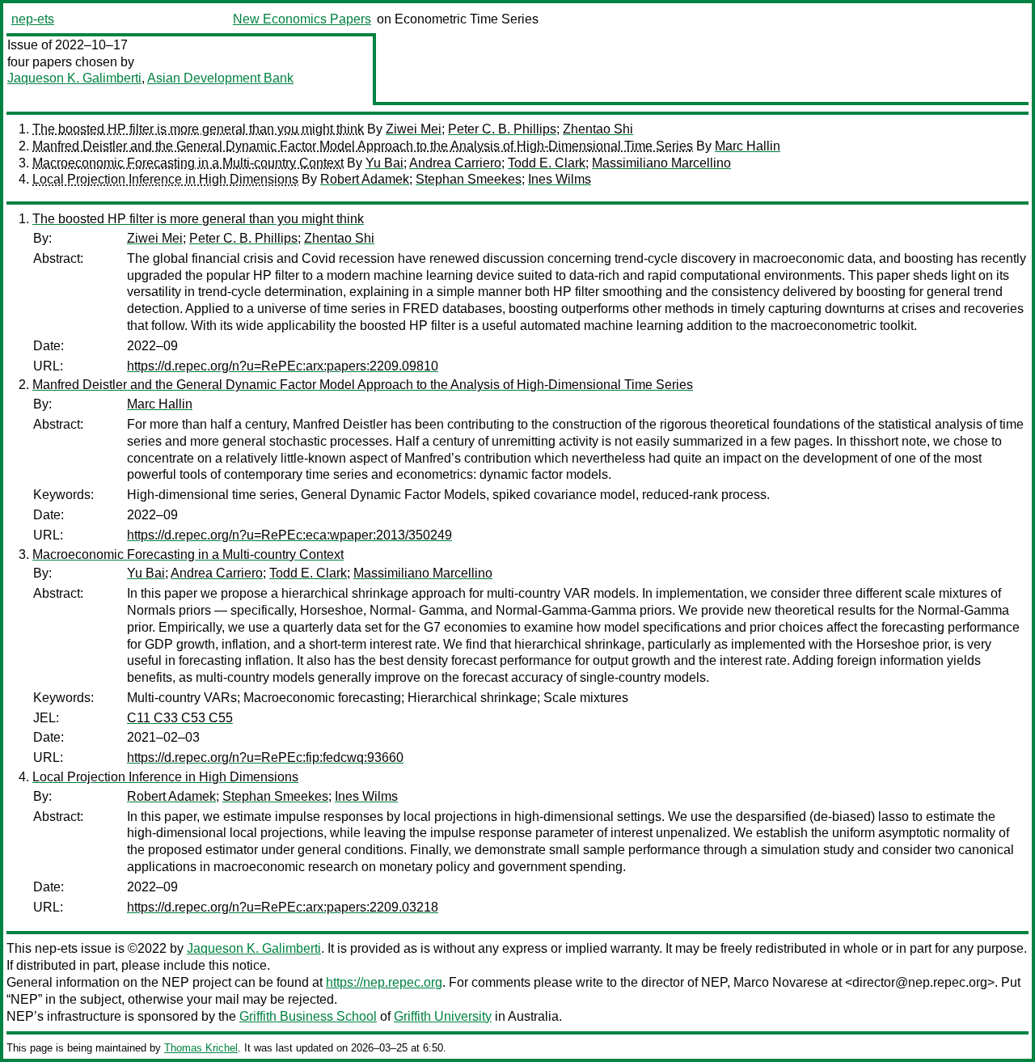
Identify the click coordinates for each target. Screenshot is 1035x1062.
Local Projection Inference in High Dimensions (165, 179)
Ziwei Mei (413, 129)
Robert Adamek (364, 179)
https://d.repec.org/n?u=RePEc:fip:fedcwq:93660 (265, 757)
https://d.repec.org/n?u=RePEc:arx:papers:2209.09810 (282, 366)
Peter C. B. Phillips (502, 129)
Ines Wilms (559, 179)
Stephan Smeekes (469, 179)
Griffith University (443, 1016)
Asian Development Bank (220, 78)
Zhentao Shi (598, 129)
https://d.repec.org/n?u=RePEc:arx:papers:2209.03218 (282, 907)
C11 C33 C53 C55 (180, 718)
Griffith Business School (308, 1016)
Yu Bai (384, 163)
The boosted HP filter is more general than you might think (198, 129)
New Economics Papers (302, 19)
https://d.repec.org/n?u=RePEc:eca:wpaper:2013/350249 (289, 535)
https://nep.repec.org (384, 982)
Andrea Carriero (455, 163)
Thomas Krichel (201, 1048)
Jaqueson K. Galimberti (74, 78)
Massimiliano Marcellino (661, 163)
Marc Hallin (747, 146)
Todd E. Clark (546, 163)
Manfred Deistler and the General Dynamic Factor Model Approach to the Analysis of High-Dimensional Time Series (362, 146)
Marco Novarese (780, 982)
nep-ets (32, 19)
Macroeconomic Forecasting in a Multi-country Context (188, 163)
